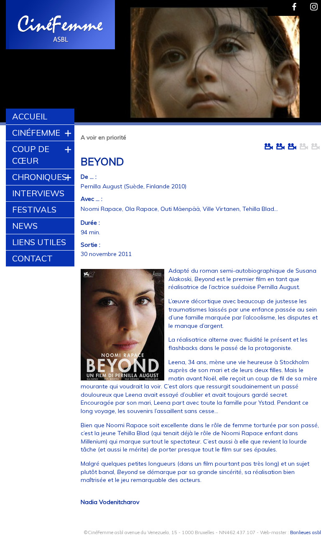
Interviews (38, 193)
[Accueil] (61, 26)
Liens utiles (39, 242)
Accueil (29, 116)
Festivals (34, 209)
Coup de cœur (30, 155)
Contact (32, 258)
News (25, 226)
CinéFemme (36, 132)
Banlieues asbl (305, 532)
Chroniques (39, 177)
